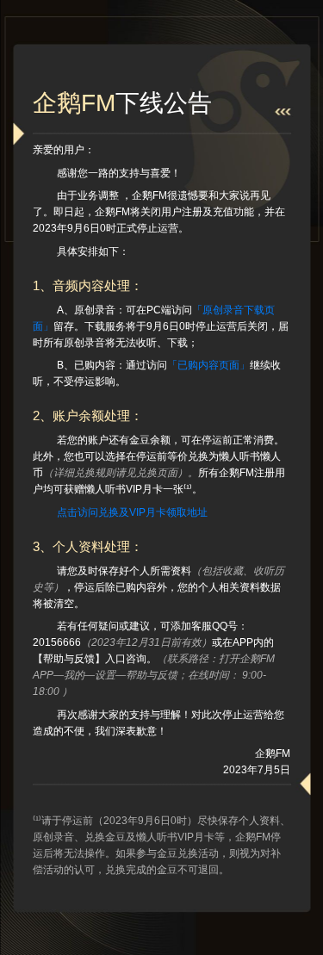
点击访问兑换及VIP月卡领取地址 (132, 512)
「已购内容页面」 (208, 365)
